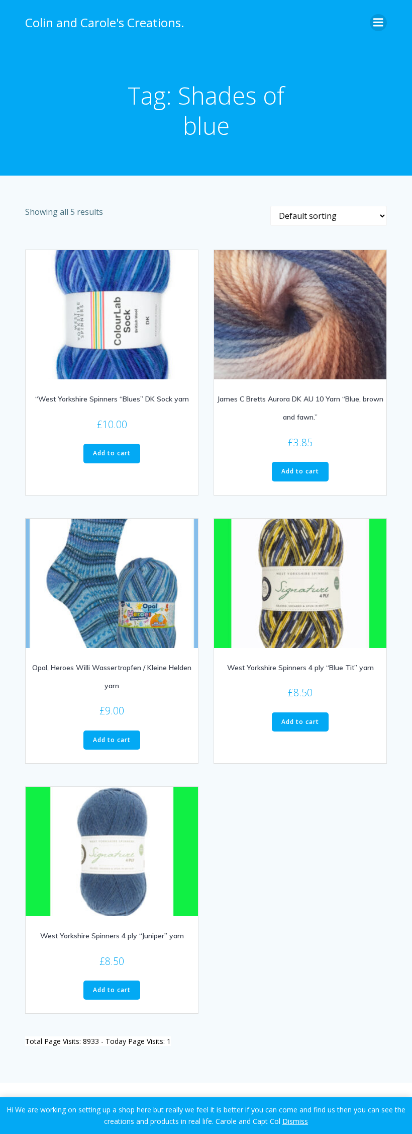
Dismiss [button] (295, 1121)
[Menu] (378, 22)
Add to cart (112, 453)
